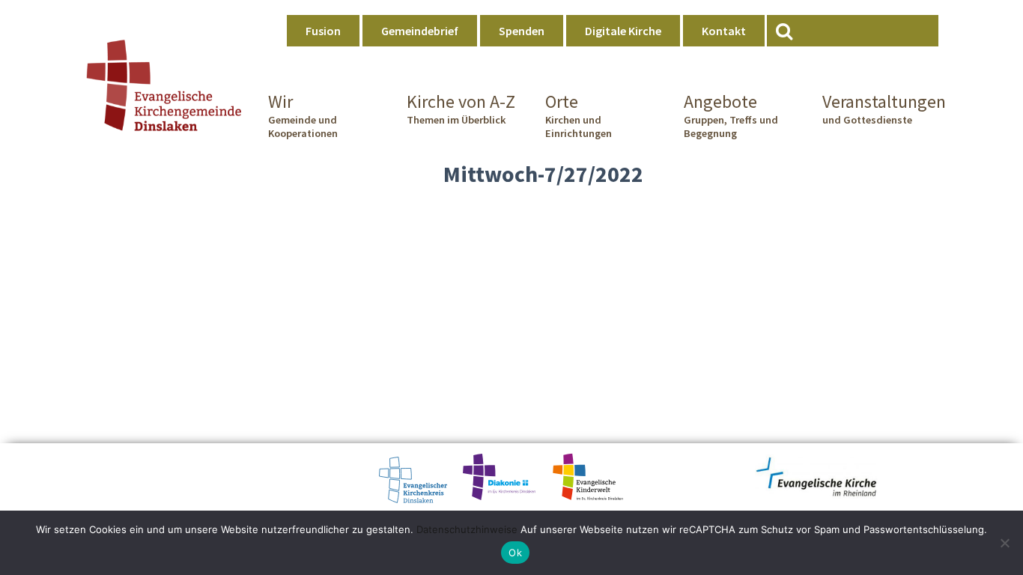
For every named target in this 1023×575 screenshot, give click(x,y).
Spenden (521, 30)
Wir (303, 115)
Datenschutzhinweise (466, 529)
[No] (1004, 542)
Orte (578, 115)
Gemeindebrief (419, 30)
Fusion (323, 30)
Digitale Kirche (623, 30)
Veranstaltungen (880, 109)
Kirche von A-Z (461, 109)
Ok (515, 553)
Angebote (731, 115)
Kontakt (724, 30)
